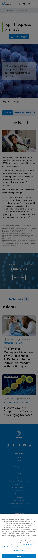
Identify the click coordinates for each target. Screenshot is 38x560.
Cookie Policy (27, 545)
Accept (19, 556)
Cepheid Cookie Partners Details (11, 547)
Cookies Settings (19, 550)
